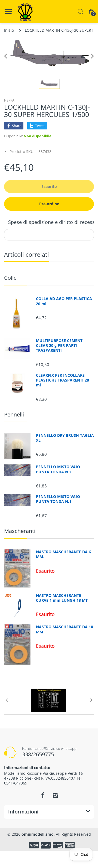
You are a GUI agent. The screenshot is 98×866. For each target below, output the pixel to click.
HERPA (9, 100)
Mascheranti (19, 531)
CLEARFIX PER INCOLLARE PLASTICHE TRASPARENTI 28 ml (62, 380)
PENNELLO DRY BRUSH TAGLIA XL (65, 438)
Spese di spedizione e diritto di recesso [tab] (53, 222)
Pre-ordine (49, 203)
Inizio (9, 30)
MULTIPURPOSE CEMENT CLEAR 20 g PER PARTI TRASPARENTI (59, 345)
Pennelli (14, 414)
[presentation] (7, 700)
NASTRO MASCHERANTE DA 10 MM (64, 629)
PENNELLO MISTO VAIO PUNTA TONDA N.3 (58, 469)
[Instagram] (55, 795)
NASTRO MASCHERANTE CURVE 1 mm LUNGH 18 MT (62, 598)
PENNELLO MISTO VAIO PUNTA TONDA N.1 (58, 499)
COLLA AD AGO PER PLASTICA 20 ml (64, 301)
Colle (10, 277)
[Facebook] (43, 795)
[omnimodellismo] (25, 12)
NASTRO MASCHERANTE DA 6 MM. (63, 554)
